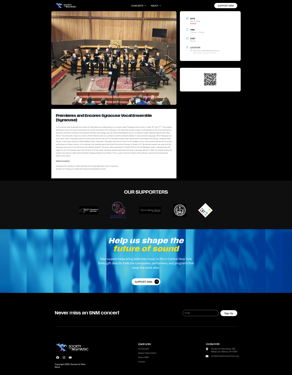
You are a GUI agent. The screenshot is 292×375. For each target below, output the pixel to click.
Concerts (137, 5)
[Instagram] (64, 357)
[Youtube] (70, 357)
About (154, 5)
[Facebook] (57, 357)
